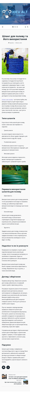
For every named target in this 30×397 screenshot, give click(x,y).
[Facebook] (12, 27)
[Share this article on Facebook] (3, 367)
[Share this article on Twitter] (8, 367)
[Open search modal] (27, 27)
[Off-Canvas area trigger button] (2, 27)
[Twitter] (15, 27)
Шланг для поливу (7, 99)
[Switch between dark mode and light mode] (25, 27)
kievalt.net (12, 42)
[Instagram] (17, 27)
